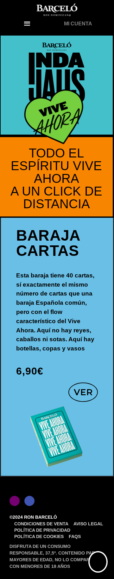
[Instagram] (15, 501)
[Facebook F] (29, 501)
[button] (27, 23)
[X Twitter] (44, 501)
